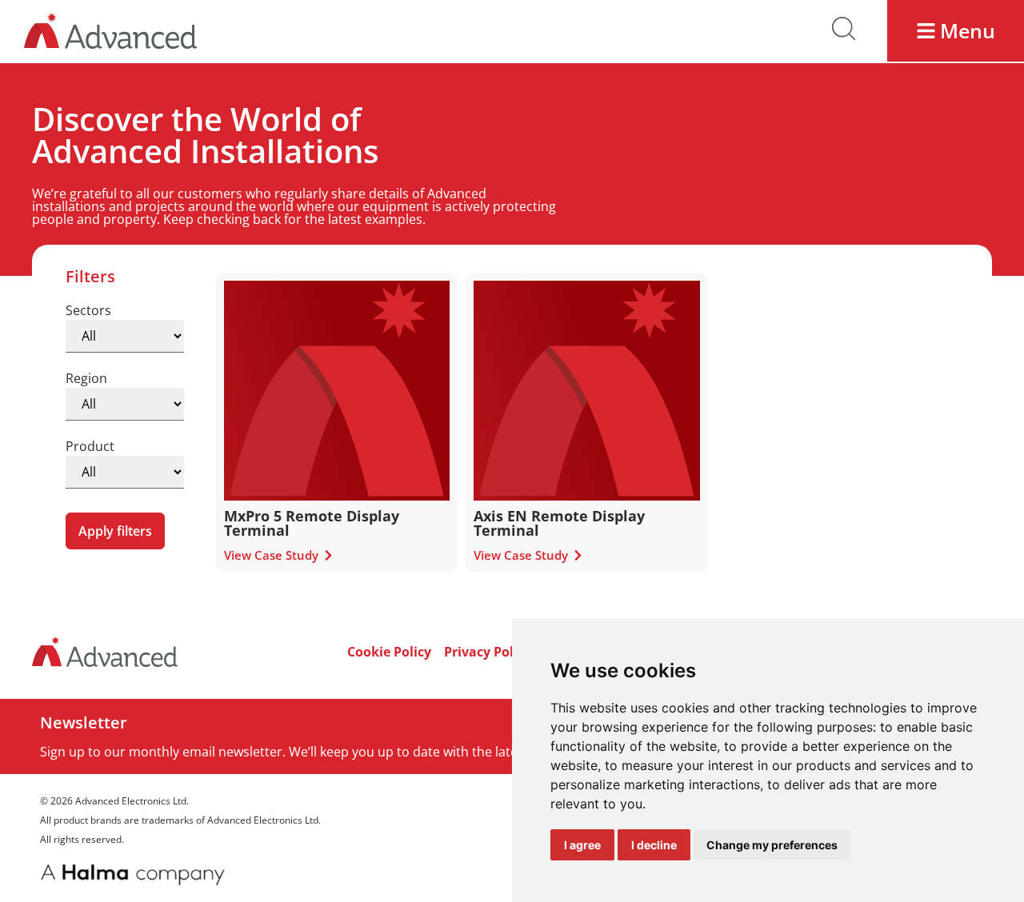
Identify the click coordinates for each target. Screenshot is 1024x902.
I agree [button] (582, 845)
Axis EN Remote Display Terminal (559, 523)
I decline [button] (654, 845)
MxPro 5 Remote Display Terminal (311, 523)
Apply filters (115, 531)
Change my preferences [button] (772, 845)
